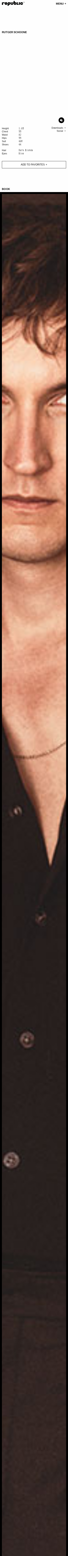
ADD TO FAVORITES (33, 164)
